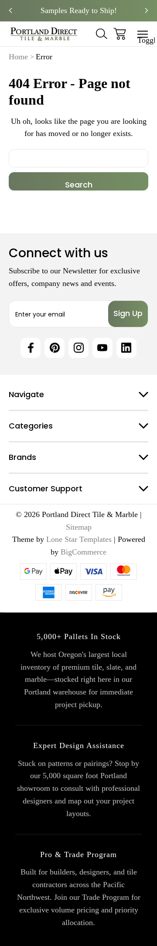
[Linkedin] (126, 348)
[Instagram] (78, 348)
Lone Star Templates (79, 539)
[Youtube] (102, 348)
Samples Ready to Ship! (79, 10)
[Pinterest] (54, 348)
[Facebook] (30, 348)
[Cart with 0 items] (119, 34)
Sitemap (79, 527)
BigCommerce (83, 552)
